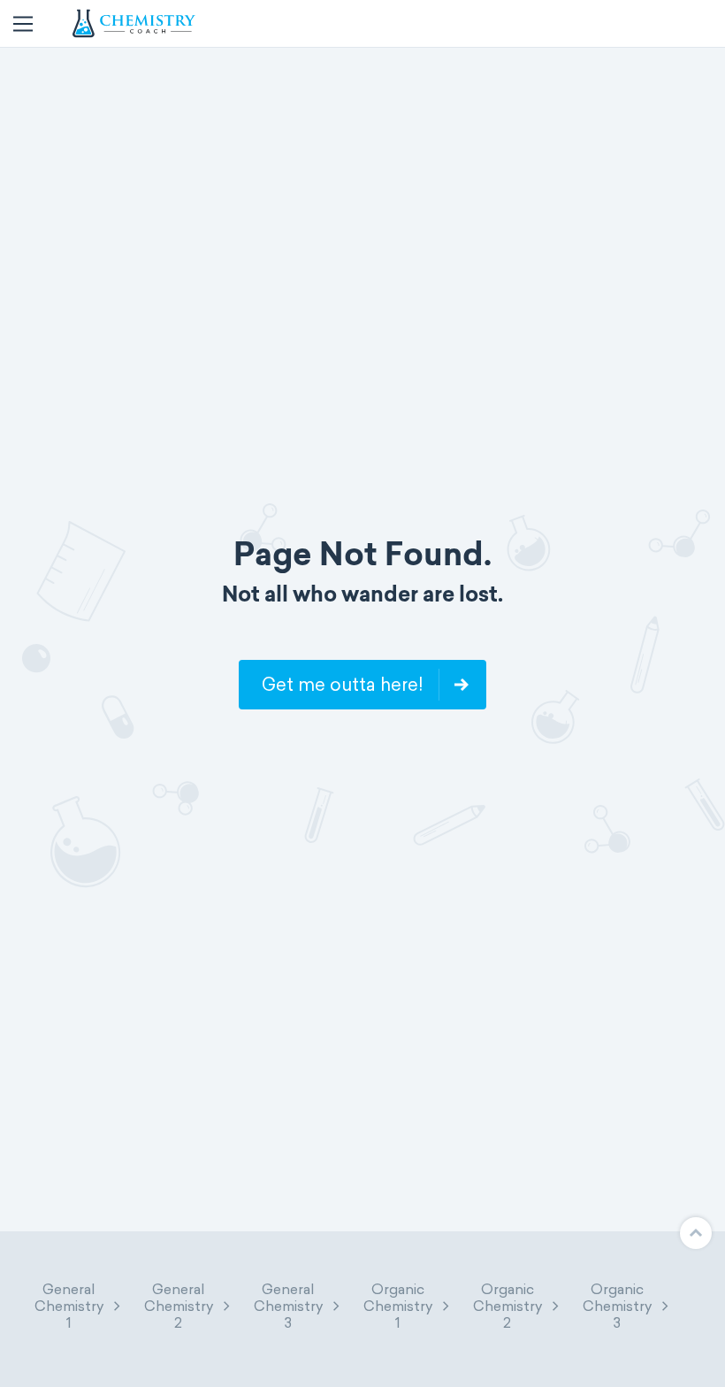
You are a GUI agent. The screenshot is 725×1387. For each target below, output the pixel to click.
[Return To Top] (696, 1233)
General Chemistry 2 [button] (178, 1306)
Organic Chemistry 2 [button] (507, 1306)
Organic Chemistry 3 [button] (617, 1306)
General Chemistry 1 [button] (68, 1306)
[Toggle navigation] (23, 24)
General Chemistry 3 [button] (288, 1306)
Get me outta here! (342, 684)
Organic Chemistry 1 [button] (397, 1306)
